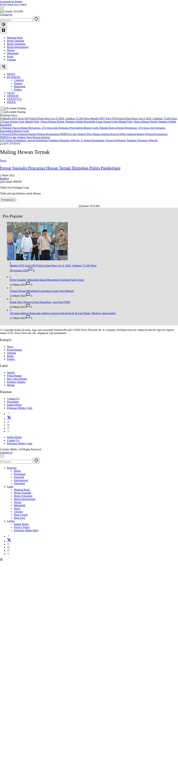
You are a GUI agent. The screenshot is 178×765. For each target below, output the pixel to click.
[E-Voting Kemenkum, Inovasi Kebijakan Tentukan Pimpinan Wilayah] (40, 140)
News (3, 160)
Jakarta (11, 372)
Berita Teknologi (16, 43)
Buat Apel (19, 517)
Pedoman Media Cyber (19, 407)
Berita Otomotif (15, 40)
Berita (10, 356)
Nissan (10, 50)
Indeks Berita (14, 404)
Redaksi (4, 178)
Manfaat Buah (15, 37)
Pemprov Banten (16, 381)
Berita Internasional (17, 47)
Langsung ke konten (11, 1)
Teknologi (19, 483)
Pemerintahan (14, 349)
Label (10, 486)
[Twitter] (9, 418)
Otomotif (19, 477)
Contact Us (13, 398)
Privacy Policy (22, 527)
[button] (36, 19)
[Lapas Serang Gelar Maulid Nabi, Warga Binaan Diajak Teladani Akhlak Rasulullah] (48, 121)
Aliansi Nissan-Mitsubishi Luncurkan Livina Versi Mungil (42, 290)
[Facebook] (8, 413)
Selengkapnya (8, 199)
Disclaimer (13, 401)
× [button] (2, 456)
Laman (11, 521)
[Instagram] (8, 428)
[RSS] (8, 431)
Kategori (12, 467)
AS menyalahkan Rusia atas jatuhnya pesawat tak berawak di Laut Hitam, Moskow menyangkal (62, 313)
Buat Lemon (21, 514)
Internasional (21, 480)
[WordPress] (8, 425)
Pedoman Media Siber (26, 530)
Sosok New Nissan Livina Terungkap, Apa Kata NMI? (40, 302)
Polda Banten (14, 375)
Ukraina (11, 59)
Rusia (10, 56)
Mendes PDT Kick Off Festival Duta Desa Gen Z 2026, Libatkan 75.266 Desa (133, 118)
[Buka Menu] (3, 30)
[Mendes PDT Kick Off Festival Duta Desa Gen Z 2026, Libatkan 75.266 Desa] (45, 118)
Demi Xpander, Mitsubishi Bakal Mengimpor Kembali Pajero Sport (47, 279)
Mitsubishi (12, 53)
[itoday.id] (6, 14)
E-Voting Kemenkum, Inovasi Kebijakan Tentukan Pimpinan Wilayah (119, 140)
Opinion (11, 352)
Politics (11, 359)
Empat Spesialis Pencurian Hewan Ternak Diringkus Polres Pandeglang (60, 168)
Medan (11, 385)
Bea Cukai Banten (17, 378)
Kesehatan (19, 474)
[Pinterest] (8, 421)
